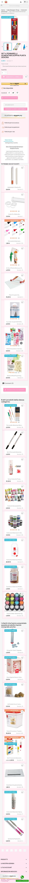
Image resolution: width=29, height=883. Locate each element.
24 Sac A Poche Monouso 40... (14, 268)
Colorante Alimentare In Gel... (14, 533)
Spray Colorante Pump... (14, 479)
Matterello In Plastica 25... (14, 187)
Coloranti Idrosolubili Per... (14, 506)
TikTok (24, 850)
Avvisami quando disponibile (15, 109)
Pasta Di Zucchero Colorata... (14, 348)
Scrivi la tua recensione (10, 97)
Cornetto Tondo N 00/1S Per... (14, 322)
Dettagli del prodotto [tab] (11, 143)
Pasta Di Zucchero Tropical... (14, 731)
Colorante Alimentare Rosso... (14, 559)
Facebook (2, 850)
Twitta (13, 92)
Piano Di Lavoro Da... (14, 295)
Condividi (9, 92)
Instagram (20, 850)
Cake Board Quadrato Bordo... (14, 785)
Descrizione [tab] (8, 140)
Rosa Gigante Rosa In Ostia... (14, 677)
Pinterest (17, 92)
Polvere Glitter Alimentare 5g (14, 613)
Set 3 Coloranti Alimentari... (14, 758)
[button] (14, 84)
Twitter (7, 850)
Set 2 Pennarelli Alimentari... (14, 452)
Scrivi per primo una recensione (15, 389)
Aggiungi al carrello (12, 77)
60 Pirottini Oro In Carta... (14, 704)
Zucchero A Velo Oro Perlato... (14, 586)
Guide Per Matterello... (14, 214)
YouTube (11, 850)
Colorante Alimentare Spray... (14, 812)
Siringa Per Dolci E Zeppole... (14, 650)
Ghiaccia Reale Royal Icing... (14, 375)
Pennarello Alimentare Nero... (14, 425)
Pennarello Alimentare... (14, 241)
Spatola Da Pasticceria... (14, 839)
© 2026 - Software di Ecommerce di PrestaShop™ (11, 880)
